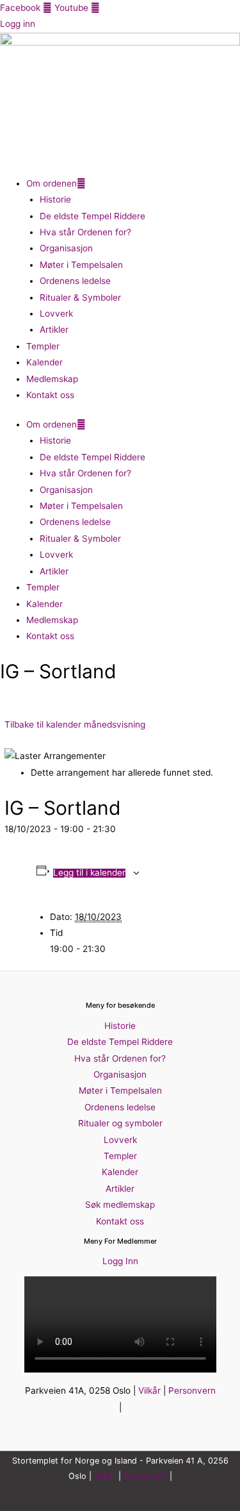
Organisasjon (66, 248)
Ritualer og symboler (120, 1123)
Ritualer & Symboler (80, 297)
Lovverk (56, 313)
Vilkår (149, 1390)
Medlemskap (52, 379)
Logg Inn (120, 1261)
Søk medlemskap (120, 1204)
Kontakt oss (50, 395)
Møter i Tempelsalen (81, 265)
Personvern (192, 1390)
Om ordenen (51, 183)
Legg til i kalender (89, 873)
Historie (55, 199)
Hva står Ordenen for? (85, 232)
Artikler (54, 329)
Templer (43, 346)
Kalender (44, 362)
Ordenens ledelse (75, 281)
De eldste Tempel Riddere (92, 216)
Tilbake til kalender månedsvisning (74, 724)
